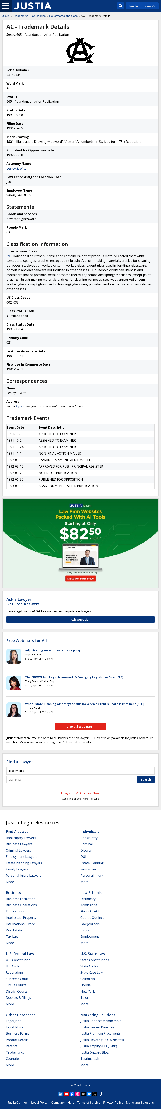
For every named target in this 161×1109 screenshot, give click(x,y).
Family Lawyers (17, 869)
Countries (13, 1058)
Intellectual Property (21, 917)
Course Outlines (92, 917)
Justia (6, 15)
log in (20, 406)
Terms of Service (88, 1102)
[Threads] (83, 1094)
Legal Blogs (14, 1027)
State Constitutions (94, 960)
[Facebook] (72, 1094)
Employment (15, 911)
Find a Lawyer (19, 761)
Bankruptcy (89, 838)
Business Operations (21, 905)
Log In (133, 5)
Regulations (15, 972)
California (87, 979)
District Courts (16, 991)
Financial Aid (89, 911)
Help (71, 1102)
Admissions (88, 905)
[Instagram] (77, 1094)
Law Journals (90, 924)
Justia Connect (17, 1102)
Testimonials (90, 1058)
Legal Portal (39, 1102)
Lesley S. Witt (16, 168)
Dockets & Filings (18, 998)
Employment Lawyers (21, 856)
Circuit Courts (16, 985)
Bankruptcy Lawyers (21, 838)
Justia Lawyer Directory (97, 1027)
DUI (83, 856)
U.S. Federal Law (20, 953)
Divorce (86, 850)
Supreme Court (17, 979)
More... (11, 882)
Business (13, 892)
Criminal (86, 844)
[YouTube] (66, 1094)
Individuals (89, 831)
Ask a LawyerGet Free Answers (23, 602)
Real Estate (14, 930)
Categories (39, 15)
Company (58, 1102)
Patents (11, 1046)
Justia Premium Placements (100, 1033)
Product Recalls (17, 1040)
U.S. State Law (92, 953)
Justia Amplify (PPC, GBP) (98, 1046)
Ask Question (80, 619)
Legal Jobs (13, 1021)
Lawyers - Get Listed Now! (80, 793)
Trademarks (20, 15)
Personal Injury (91, 875)
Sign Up (150, 5)
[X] (94, 1094)
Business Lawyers (19, 844)
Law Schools (91, 892)
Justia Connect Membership (100, 1021)
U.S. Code (12, 966)
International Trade (20, 924)
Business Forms (17, 1033)
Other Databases (20, 1014)
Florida (85, 985)
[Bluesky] (89, 1094)
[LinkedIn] (60, 1094)
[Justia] (32, 5)
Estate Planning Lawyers (24, 863)
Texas (84, 998)
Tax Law (12, 936)
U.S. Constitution (18, 960)
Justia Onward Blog (94, 1052)
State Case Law (91, 972)
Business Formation (20, 899)
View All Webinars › (81, 726)
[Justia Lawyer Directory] (100, 1094)
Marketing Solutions (97, 1014)
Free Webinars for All (26, 640)
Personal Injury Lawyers (23, 875)
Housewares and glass (63, 15)
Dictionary (88, 899)
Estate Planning (92, 863)
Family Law (88, 869)
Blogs (84, 930)
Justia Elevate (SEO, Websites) (102, 1040)
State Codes (89, 966)
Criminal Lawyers (18, 850)
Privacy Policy (113, 1102)
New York (87, 991)
